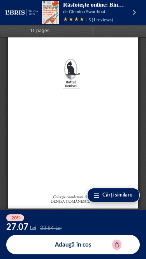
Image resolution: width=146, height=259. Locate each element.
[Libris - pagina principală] (21, 12)
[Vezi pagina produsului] (50, 12)
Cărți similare (117, 195)
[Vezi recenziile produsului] (74, 20)
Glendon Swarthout (87, 12)
